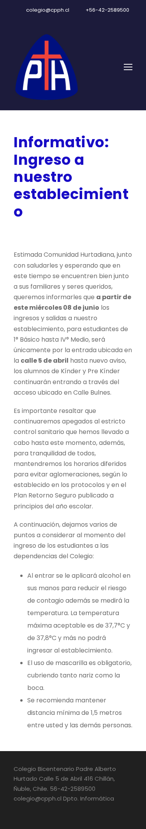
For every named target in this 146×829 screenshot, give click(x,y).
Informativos (88, 232)
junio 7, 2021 (33, 232)
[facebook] (60, 18)
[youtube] (73, 18)
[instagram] (87, 18)
